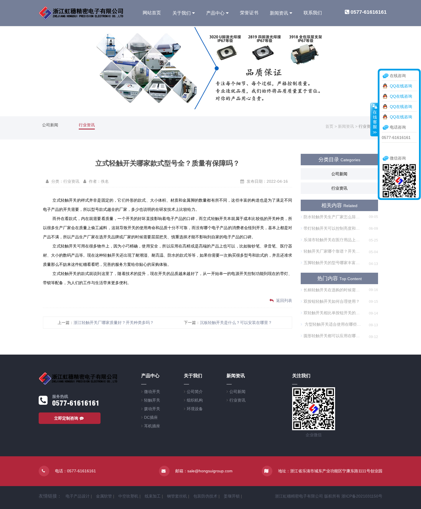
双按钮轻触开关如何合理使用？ (332, 301)
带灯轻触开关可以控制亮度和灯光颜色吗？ (333, 228)
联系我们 (313, 12)
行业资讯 (87, 125)
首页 (329, 126)
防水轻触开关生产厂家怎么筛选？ (333, 217)
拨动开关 (152, 408)
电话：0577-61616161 (75, 471)
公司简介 (195, 391)
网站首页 (152, 12)
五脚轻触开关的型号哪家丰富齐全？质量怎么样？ (333, 262)
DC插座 (151, 417)
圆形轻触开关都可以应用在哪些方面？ (333, 335)
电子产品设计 (78, 496)
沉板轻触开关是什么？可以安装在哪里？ (236, 322)
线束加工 (153, 496)
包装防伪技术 (205, 496)
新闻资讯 (279, 13)
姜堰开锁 (232, 496)
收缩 (374, 119)
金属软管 (104, 496)
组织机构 (195, 400)
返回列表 (283, 300)
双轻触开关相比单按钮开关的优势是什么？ (333, 312)
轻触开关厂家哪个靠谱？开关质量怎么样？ (333, 251)
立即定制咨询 (66, 418)
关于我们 (181, 13)
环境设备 (195, 408)
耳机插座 (152, 426)
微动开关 (152, 391)
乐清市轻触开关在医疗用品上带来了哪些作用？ (333, 239)
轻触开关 (152, 400)
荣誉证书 (249, 12)
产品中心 (215, 13)
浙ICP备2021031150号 (361, 496)
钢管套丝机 (177, 496)
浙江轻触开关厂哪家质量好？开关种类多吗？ (114, 322)
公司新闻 (50, 125)
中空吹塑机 (128, 496)
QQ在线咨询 (401, 86)
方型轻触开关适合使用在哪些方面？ (333, 324)
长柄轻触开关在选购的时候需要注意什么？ (333, 290)
